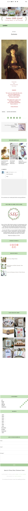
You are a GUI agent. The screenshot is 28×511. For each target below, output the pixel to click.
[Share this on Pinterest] (14, 118)
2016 (3, 424)
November (3, 427)
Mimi (7, 172)
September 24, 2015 (12, 172)
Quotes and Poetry (11, 111)
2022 (3, 419)
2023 (3, 418)
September (3, 431)
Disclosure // (19, 470)
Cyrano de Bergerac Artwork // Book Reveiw (16, 272)
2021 (3, 421)
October (3, 429)
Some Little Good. (20, 474)
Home (23, 470)
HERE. (18, 235)
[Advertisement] (14, 294)
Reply (7, 176)
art (2, 400)
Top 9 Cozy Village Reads (12, 258)
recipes (3, 405)
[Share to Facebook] (8, 118)
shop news (3, 406)
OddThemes (18, 476)
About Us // (6, 470)
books (14, 31)
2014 (3, 432)
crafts (2, 402)
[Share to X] (11, 118)
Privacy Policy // (12, 470)
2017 (3, 422)
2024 (3, 416)
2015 (3, 426)
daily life (3, 404)
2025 (3, 414)
